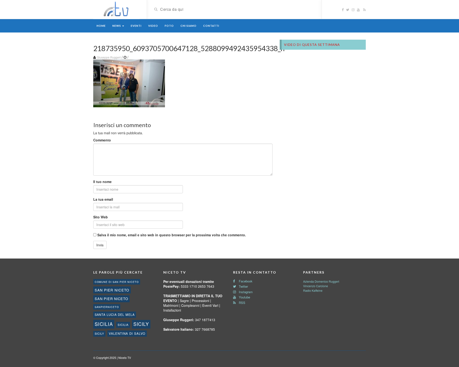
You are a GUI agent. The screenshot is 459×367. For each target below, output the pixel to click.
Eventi (136, 25)
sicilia (104, 323)
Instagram (245, 292)
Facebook (245, 281)
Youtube (244, 297)
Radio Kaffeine (312, 290)
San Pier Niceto (111, 298)
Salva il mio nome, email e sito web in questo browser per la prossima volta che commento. (171, 234)
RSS (241, 302)
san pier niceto (112, 289)
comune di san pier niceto (117, 282)
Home (101, 25)
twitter (243, 286)
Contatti (211, 25)
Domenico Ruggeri (327, 281)
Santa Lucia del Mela (115, 314)
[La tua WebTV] (116, 9)
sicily (141, 324)
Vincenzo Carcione (315, 286)
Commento (102, 140)
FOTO (169, 25)
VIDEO (153, 25)
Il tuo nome (102, 181)
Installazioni (172, 310)
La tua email (103, 199)
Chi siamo (188, 25)
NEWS (117, 25)
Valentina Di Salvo (127, 333)
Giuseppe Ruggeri (109, 57)
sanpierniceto (107, 307)
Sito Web (100, 217)
